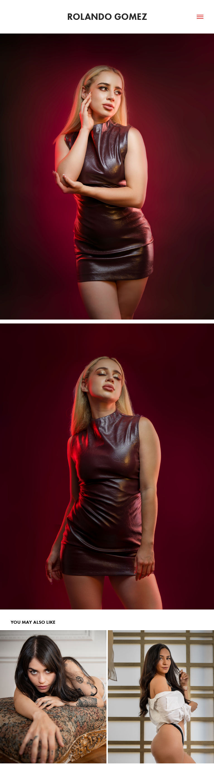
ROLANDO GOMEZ (107, 16)
